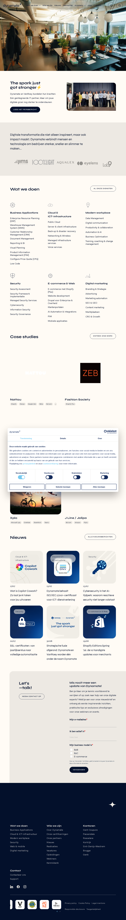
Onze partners (54, 838)
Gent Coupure (90, 830)
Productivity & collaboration (99, 228)
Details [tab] (63, 438)
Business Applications (21, 830)
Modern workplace (20, 838)
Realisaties (52, 847)
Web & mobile (17, 847)
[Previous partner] (57, 911)
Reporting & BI (17, 243)
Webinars (51, 859)
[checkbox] (93, 753)
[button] (33, 5)
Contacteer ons (18, 875)
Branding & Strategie (96, 289)
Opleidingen (53, 855)
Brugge (87, 851)
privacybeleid (29, 464)
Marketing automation (96, 298)
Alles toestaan (99, 487)
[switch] (49, 477)
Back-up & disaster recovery (62, 231)
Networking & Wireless (59, 236)
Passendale (89, 834)
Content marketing (95, 307)
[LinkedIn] (11, 886)
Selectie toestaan (63, 487)
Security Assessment (20, 289)
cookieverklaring (50, 464)
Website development (59, 296)
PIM (50, 316)
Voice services (55, 247)
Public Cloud (54, 222)
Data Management (95, 218)
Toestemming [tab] (26, 438)
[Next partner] (60, 911)
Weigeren (27, 487)
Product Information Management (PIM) (20, 253)
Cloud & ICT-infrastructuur (23, 834)
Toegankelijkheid (94, 909)
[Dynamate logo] (12, 5)
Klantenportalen (55, 307)
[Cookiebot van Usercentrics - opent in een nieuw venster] (106, 432)
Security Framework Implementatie (20, 295)
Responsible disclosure (75, 909)
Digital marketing (19, 851)
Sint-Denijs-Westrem (94, 847)
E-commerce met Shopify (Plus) (61, 290)
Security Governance (20, 314)
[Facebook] (18, 886)
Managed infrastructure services (59, 242)
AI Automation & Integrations (62, 312)
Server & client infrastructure (62, 227)
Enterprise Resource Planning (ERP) (24, 219)
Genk (85, 855)
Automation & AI (94, 232)
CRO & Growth (93, 317)
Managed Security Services (23, 300)
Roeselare (88, 838)
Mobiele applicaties (57, 321)
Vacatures (52, 851)
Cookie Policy (84, 903)
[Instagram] (24, 886)
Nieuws (50, 842)
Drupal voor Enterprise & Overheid (60, 302)
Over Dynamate (55, 830)
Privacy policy (71, 903)
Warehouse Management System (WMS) (22, 226)
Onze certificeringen (57, 834)
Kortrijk (87, 842)
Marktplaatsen (93, 312)
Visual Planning (17, 248)
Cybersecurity (17, 305)
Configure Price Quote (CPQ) (24, 259)
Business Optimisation (97, 237)
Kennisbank (53, 863)
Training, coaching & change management (99, 242)
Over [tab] (100, 438)
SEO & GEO (91, 303)
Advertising (91, 294)
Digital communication (97, 223)
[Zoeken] (119, 5)
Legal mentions (98, 903)
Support (14, 879)
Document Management (22, 239)
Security (14, 842)
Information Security (20, 310)
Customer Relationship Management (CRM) (21, 233)
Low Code (15, 264)
